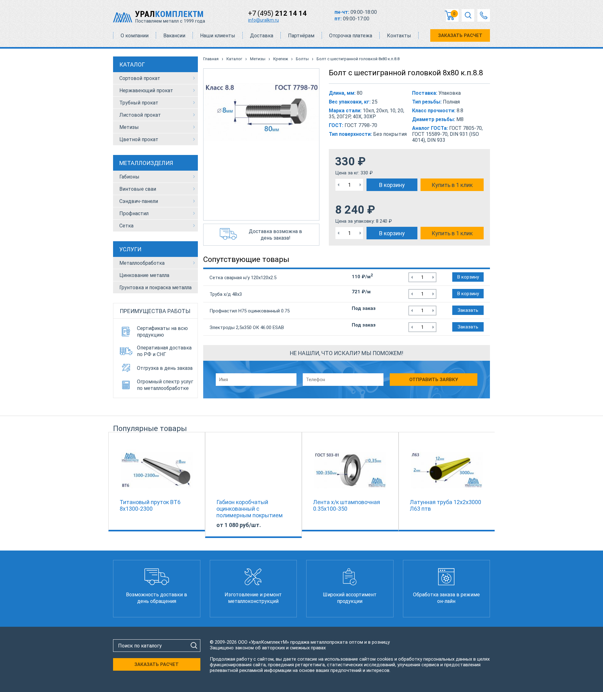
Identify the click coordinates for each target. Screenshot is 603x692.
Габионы (129, 177)
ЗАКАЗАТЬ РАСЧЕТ (460, 35)
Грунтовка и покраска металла (155, 287)
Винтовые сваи (137, 189)
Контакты (399, 36)
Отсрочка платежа (350, 36)
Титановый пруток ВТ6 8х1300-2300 (150, 505)
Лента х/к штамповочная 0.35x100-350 (346, 505)
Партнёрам (301, 36)
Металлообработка (142, 263)
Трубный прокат (138, 103)
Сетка (126, 226)
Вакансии (174, 36)
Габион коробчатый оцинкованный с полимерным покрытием (249, 509)
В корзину (392, 185)
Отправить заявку (433, 379)
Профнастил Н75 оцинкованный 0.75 (249, 311)
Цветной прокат (138, 139)
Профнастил (134, 213)
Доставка (261, 36)
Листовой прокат (140, 115)
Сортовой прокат (139, 78)
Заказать (468, 310)
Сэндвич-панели (138, 201)
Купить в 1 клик (452, 185)
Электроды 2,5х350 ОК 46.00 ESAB (246, 327)
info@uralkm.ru (263, 20)
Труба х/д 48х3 (225, 294)
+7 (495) (277, 13)
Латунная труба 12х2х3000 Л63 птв (445, 505)
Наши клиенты (217, 36)
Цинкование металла (144, 275)
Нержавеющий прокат (146, 90)
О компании (135, 36)
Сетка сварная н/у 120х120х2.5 (242, 277)
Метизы (129, 127)
